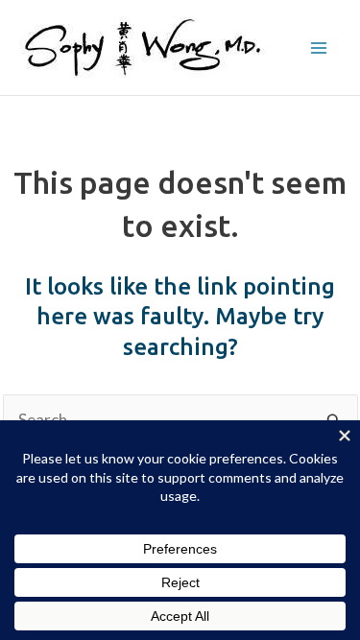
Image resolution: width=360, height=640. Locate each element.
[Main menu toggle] (320, 48)
